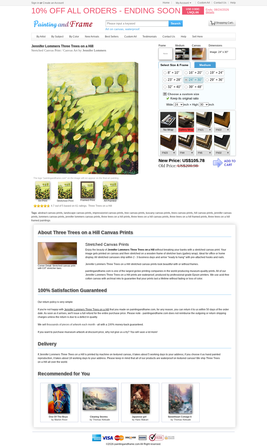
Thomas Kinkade (101, 419)
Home (166, 2)
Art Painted (110, 200)
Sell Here (197, 36)
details (210, 12)
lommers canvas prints (51, 216)
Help (233, 2)
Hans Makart (141, 419)
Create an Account (53, 2)
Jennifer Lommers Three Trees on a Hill (62, 46)
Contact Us (220, 2)
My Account (182, 2)
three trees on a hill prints (115, 216)
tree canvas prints (135, 212)
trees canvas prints (182, 212)
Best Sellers (111, 36)
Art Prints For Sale (63, 23)
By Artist (41, 36)
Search (176, 23)
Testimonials (149, 36)
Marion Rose (60, 419)
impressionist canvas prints (108, 212)
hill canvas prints (203, 212)
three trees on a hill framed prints (188, 216)
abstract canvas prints (50, 212)
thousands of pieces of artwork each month (71, 324)
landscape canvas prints (77, 212)
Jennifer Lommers (94, 50)
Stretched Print (65, 200)
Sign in (35, 2)
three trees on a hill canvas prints (150, 216)
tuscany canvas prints (158, 212)
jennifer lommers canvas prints (82, 216)
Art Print (42, 200)
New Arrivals (92, 36)
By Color (74, 36)
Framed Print (87, 200)
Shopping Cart (224, 22)
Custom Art (204, 2)
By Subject (57, 36)
